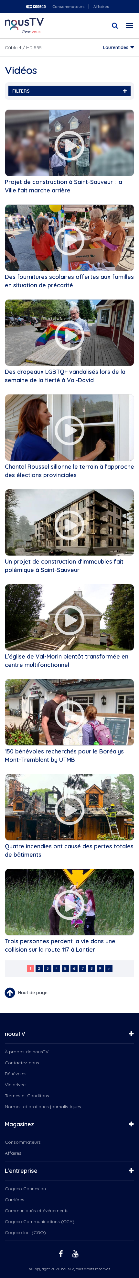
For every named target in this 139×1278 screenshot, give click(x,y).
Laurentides (115, 47)
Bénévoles (16, 1074)
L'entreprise (21, 1170)
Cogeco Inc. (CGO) (25, 1232)
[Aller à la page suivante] (108, 968)
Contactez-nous (22, 1063)
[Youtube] (76, 1253)
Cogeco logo (35, 6)
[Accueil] (24, 25)
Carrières (14, 1199)
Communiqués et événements (37, 1210)
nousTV (15, 1034)
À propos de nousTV (26, 1052)
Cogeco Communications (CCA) (39, 1221)
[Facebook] (62, 1253)
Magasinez (19, 1124)
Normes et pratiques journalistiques (43, 1106)
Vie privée (15, 1085)
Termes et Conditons (27, 1096)
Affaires (101, 6)
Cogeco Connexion (25, 1188)
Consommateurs (68, 6)
